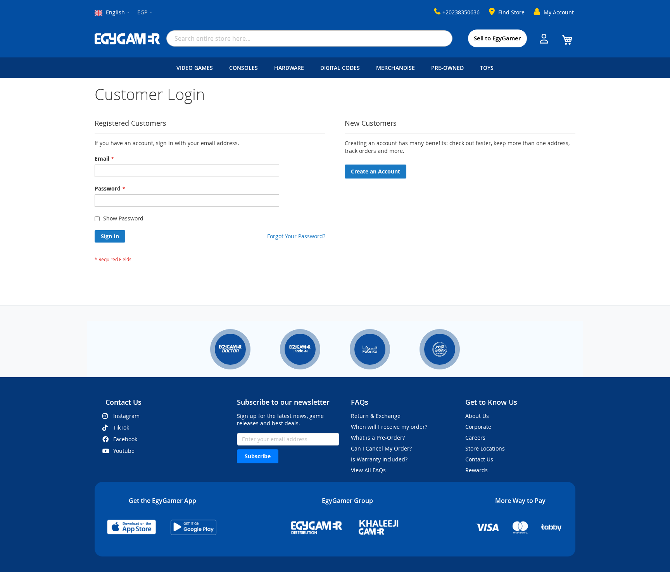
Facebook (125, 439)
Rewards (476, 470)
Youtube (124, 450)
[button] (145, 13)
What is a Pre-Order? (378, 437)
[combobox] (309, 38)
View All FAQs (368, 470)
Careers (475, 437)
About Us (477, 415)
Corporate (478, 426)
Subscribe (258, 456)
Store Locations (485, 448)
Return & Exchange (376, 415)
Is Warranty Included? (379, 459)
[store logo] (128, 38)
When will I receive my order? (389, 426)
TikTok (121, 427)
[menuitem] (196, 67)
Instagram (126, 415)
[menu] (335, 67)
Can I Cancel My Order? (381, 448)
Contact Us (479, 459)
